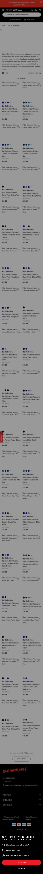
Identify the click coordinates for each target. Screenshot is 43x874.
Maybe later (21, 868)
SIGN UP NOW (21, 862)
